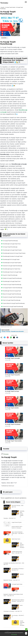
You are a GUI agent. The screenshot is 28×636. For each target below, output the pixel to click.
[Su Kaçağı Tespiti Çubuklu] (14, 406)
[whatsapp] (11, 337)
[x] (14, 337)
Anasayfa (2, 7)
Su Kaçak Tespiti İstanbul (10, 7)
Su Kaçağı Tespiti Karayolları (12, 374)
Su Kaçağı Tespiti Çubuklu (12, 407)
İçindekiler (3, 37)
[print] (17, 337)
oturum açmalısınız (20, 498)
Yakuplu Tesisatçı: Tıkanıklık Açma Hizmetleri (13, 331)
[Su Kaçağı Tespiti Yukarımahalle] (14, 439)
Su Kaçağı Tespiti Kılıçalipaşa (12, 424)
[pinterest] (8, 337)
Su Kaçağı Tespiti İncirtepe (12, 391)
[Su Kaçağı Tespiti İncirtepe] (14, 389)
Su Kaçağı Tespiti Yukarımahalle (13, 441)
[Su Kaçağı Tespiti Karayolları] (14, 373)
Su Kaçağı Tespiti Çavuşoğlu (12, 358)
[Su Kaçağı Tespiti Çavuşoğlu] (14, 356)
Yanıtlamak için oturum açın (7, 485)
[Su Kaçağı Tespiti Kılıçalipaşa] (14, 422)
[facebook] (4, 337)
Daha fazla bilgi (14, 634)
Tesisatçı (4, 3)
